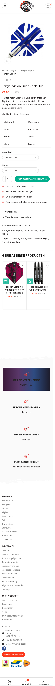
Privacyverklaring (9, 581)
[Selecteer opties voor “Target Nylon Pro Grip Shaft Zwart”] (30, 281)
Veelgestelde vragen (11, 570)
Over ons (6, 550)
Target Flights (27, 70)
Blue (29, 238)
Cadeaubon (7, 539)
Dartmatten (7, 524)
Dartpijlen (6, 504)
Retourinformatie (10, 562)
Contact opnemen (10, 554)
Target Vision (9, 73)
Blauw (23, 238)
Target (5, 241)
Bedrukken (7, 535)
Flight (45, 238)
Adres (4, 611)
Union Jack (15, 241)
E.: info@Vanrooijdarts (16, 643)
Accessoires (7, 516)
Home (5, 70)
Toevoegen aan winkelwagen (32, 179)
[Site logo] (26, 6)
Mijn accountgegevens (12, 615)
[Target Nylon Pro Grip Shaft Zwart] (38, 273)
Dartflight (37, 238)
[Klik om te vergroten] (7, 61)
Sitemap (6, 589)
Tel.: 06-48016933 (14, 640)
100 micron (13, 238)
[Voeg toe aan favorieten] (21, 265)
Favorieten (7, 619)
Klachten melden (9, 573)
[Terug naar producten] (7, 80)
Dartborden (7, 500)
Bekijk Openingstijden (13, 654)
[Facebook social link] (4, 648)
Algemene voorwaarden (13, 585)
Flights (14, 70)
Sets (4, 520)
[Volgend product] (10, 80)
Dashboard (7, 604)
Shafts (5, 508)
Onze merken (8, 577)
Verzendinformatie (10, 566)
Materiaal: (7, 152)
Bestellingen (7, 608)
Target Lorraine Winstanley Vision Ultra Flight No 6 (14, 289)
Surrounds (6, 527)
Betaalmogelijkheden (11, 558)
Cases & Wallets (9, 531)
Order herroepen (9, 600)
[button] (6, 281)
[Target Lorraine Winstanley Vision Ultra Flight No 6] (14, 273)
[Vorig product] (4, 80)
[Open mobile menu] (5, 6)
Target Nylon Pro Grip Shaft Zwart (38, 288)
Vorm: (5, 165)
